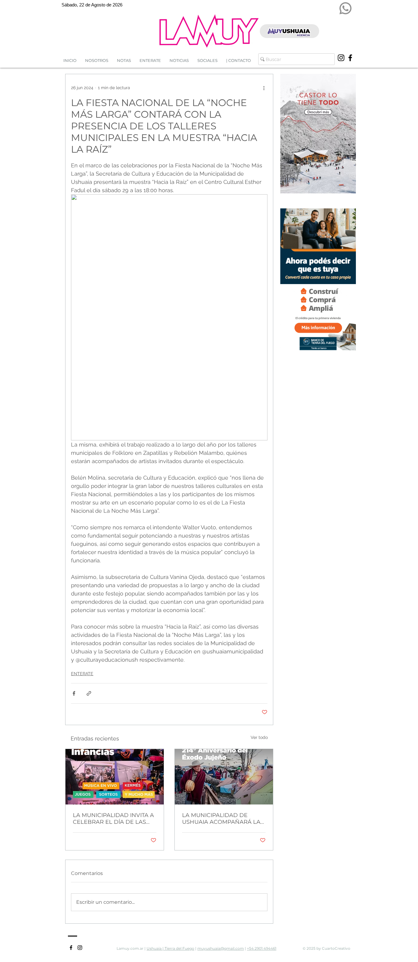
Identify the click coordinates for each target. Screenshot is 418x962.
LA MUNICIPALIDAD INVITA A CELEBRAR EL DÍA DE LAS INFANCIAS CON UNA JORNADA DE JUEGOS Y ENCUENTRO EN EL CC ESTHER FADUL (113, 818)
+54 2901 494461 (261, 948)
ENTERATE (82, 673)
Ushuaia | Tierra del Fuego (170, 948)
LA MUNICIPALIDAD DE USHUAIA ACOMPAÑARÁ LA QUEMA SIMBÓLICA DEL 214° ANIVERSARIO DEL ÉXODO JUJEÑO (222, 818)
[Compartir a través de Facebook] (74, 693)
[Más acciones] (263, 87)
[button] (179, 60)
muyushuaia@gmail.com (220, 948)
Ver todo (259, 737)
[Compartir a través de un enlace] (89, 693)
